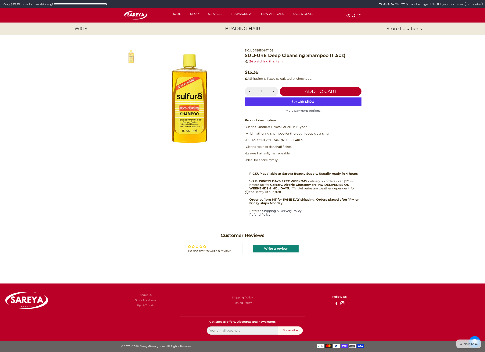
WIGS (80, 28)
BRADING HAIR (242, 28)
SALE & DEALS (303, 14)
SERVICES (215, 14)
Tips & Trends (145, 305)
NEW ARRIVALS (272, 14)
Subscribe (474, 4)
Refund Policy (259, 214)
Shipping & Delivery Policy (282, 211)
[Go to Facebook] (336, 304)
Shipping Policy (242, 297)
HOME (176, 14)
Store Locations (404, 28)
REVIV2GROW (241, 14)
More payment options (303, 110)
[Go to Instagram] (342, 304)
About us (146, 294)
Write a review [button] (276, 248)
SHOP (194, 14)
